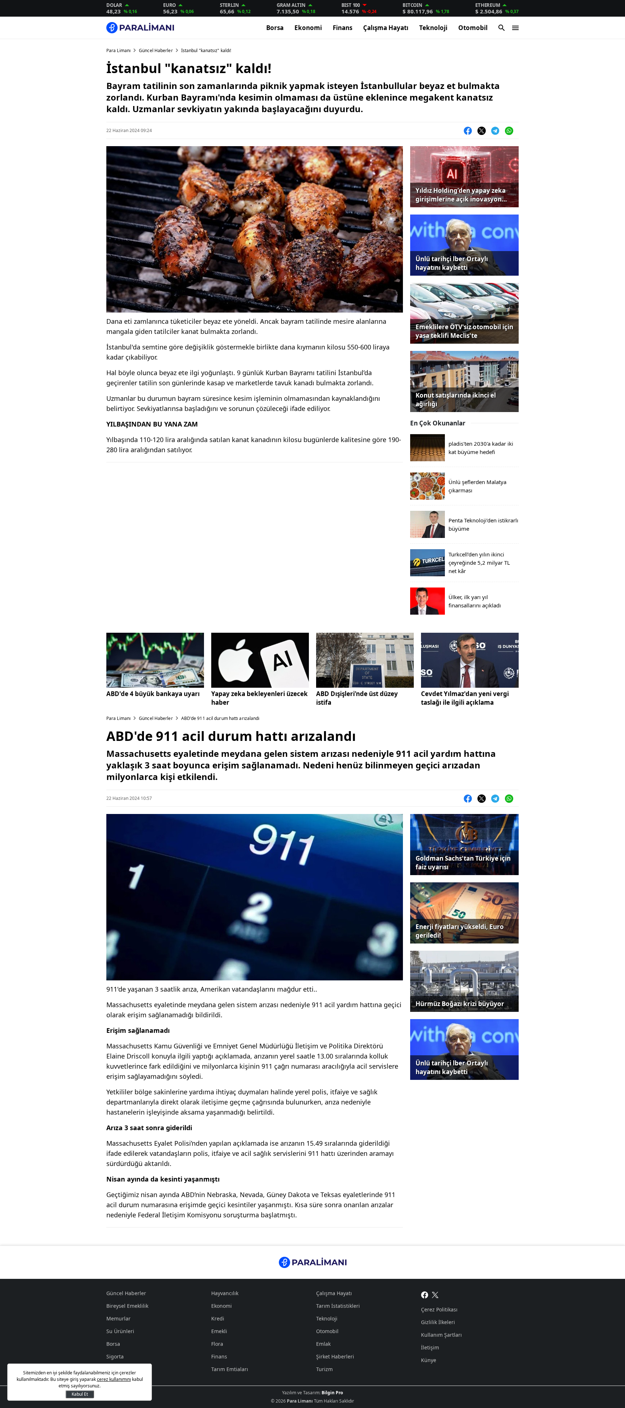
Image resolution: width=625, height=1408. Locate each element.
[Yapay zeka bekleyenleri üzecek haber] (260, 660)
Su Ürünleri (120, 1331)
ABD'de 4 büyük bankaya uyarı (153, 694)
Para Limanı (118, 50)
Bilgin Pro (332, 1393)
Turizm (324, 1369)
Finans (342, 28)
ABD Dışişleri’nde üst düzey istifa (357, 698)
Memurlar (118, 1318)
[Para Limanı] (140, 27)
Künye (428, 1360)
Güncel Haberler (156, 50)
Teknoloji (433, 28)
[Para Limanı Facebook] (424, 1294)
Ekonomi (308, 28)
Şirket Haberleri (335, 1356)
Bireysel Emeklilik (127, 1305)
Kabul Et (80, 1394)
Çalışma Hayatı (385, 28)
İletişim (430, 1347)
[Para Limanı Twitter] (435, 1294)
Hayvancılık (224, 1293)
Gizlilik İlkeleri (438, 1322)
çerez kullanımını (114, 1379)
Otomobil (473, 28)
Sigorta (115, 1356)
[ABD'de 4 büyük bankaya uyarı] (155, 660)
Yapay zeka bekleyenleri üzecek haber (259, 698)
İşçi (110, 1369)
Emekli (219, 1331)
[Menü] (515, 28)
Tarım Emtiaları (229, 1369)
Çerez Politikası (439, 1309)
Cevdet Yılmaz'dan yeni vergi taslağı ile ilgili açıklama (465, 698)
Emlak (323, 1343)
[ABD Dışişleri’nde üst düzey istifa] (365, 660)
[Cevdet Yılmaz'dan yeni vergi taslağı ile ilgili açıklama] (470, 660)
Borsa (275, 28)
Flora (217, 1343)
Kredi (217, 1318)
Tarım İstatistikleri (338, 1305)
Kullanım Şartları (441, 1334)
